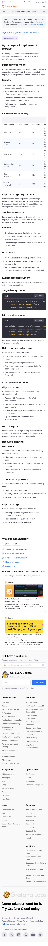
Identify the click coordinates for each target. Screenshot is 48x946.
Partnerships (31, 817)
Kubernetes (6, 792)
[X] (11, 934)
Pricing (4, 706)
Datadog (5, 795)
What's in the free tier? (11, 709)
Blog (3, 813)
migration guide (12, 343)
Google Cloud (7, 785)
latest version (37, 25)
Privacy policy (29, 688)
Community (6, 817)
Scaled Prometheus (33, 728)
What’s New (6, 760)
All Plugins (6, 778)
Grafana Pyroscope (21, 32)
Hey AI (28, 838)
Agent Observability (10, 716)
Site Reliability (31, 738)
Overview (5, 702)
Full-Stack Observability (35, 706)
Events (4, 820)
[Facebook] (4, 934)
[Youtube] (33, 934)
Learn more (40, 2)
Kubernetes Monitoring (11, 724)
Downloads (30, 781)
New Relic (6, 799)
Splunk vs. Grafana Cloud (36, 882)
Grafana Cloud (19, 909)
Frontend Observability (11, 737)
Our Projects (30, 774)
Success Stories (32, 824)
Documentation (7, 32)
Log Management (33, 741)
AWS (3, 781)
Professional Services (34, 834)
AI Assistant (6, 713)
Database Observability (11, 733)
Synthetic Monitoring (10, 740)
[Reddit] (40, 934)
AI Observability (32, 702)
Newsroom (30, 820)
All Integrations (8, 774)
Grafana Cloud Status (10, 763)
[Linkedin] (18, 934)
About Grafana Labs (34, 810)
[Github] (26, 934)
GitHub (28, 778)
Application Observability (12, 720)
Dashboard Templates (34, 785)
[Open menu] (44, 6)
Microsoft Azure (8, 788)
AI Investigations (8, 756)
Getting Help (31, 831)
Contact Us (30, 827)
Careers (29, 813)
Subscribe (39, 682)
